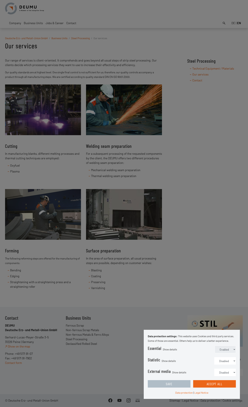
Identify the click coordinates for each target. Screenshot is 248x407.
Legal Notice (201, 392)
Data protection (184, 392)
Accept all (215, 384)
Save (169, 384)
